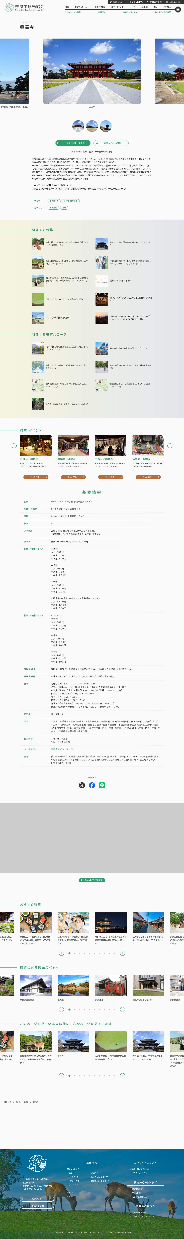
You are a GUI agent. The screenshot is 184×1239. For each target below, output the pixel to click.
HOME (7, 1102)
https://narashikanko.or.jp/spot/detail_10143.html (148, 988)
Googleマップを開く (93, 880)
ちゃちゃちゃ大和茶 (73, 12)
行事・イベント (117, 7)
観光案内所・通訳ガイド (100, 1181)
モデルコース (81, 7)
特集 (67, 7)
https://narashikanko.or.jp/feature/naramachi (148, 928)
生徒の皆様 (136, 1193)
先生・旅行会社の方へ (140, 1197)
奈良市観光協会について (141, 1169)
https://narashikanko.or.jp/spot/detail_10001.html (73, 1044)
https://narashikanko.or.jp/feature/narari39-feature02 (124, 281)
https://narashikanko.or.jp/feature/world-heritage (124, 244)
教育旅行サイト (156, 2)
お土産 (144, 7)
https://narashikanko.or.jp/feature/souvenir (73, 928)
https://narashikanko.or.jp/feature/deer (60, 244)
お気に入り (117, 2)
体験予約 (102, 12)
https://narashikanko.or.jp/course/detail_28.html (124, 367)
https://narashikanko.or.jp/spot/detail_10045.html (36, 988)
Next (170, 446)
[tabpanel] (36, 928)
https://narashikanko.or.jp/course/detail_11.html (60, 348)
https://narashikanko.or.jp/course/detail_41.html (124, 385)
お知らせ (94, 1173)
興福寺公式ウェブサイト (62, 749)
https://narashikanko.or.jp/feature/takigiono (124, 299)
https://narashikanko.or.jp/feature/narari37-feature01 (60, 318)
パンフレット (37, 1199)
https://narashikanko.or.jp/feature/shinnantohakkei (124, 318)
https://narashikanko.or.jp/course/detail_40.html (60, 385)
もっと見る (34, 477)
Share (92, 785)
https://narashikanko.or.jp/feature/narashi (60, 281)
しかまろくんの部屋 (163, 12)
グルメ (132, 7)
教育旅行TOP (137, 1189)
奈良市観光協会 (24, 7)
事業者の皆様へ (136, 2)
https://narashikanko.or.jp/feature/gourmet (36, 928)
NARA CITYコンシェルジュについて (146, 1216)
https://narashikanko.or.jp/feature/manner (124, 262)
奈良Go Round (130, 12)
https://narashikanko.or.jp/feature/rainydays (60, 299)
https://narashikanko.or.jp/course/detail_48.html (60, 404)
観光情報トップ (73, 1169)
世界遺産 (53, 208)
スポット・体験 (99, 7)
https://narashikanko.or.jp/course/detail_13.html (124, 348)
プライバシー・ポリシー (140, 1173)
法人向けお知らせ (139, 1213)
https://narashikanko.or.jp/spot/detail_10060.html (111, 988)
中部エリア (54, 201)
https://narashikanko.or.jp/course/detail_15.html (60, 367)
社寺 (64, 208)
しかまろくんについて (99, 1177)
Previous (14, 446)
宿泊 (155, 7)
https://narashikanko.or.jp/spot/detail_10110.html (73, 988)
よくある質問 (37, 1206)
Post (82, 785)
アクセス (167, 7)
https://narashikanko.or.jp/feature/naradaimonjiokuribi (111, 928)
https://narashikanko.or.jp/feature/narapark (60, 262)
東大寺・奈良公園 (71, 201)
